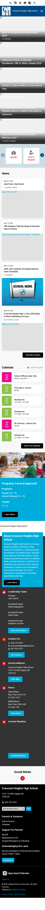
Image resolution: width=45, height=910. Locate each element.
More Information (19, 630)
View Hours (16, 713)
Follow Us (5, 879)
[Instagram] (22, 778)
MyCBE (5, 834)
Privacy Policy (7, 894)
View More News (32, 355)
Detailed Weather (18, 756)
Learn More (10, 514)
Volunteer (6, 824)
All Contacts (16, 655)
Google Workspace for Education (15, 841)
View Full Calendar (32, 446)
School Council (8, 821)
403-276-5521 (17, 643)
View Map (15, 679)
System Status (20, 894)
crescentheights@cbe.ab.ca (22, 646)
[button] (42, 155)
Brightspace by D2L (10, 838)
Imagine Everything (18, 890)
